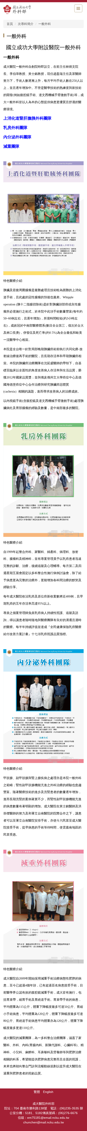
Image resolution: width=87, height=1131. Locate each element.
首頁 (10, 24)
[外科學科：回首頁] (27, 9)
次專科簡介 (25, 24)
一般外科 (44, 24)
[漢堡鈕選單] (78, 8)
